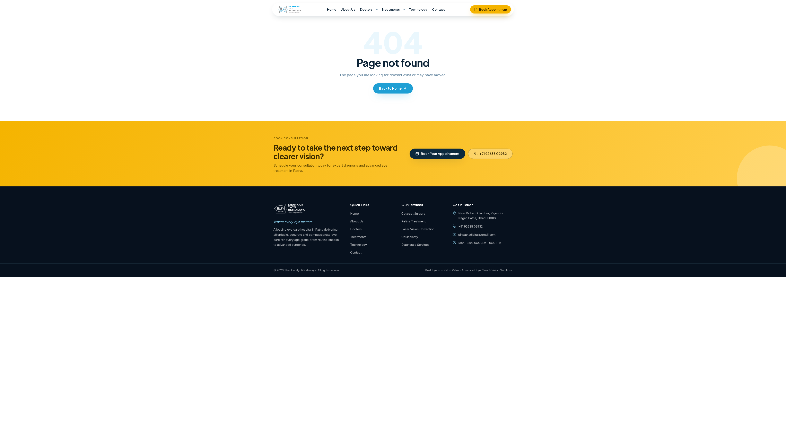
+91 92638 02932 (493, 153)
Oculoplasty (409, 237)
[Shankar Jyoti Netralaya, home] (290, 9)
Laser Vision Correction (417, 229)
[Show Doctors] (377, 9)
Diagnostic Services (415, 245)
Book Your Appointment (440, 153)
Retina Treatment (413, 221)
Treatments (391, 9)
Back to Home (390, 88)
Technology (418, 9)
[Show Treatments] (404, 9)
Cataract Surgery (413, 213)
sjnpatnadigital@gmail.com (477, 235)
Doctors (366, 9)
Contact (438, 9)
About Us (348, 9)
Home (331, 9)
